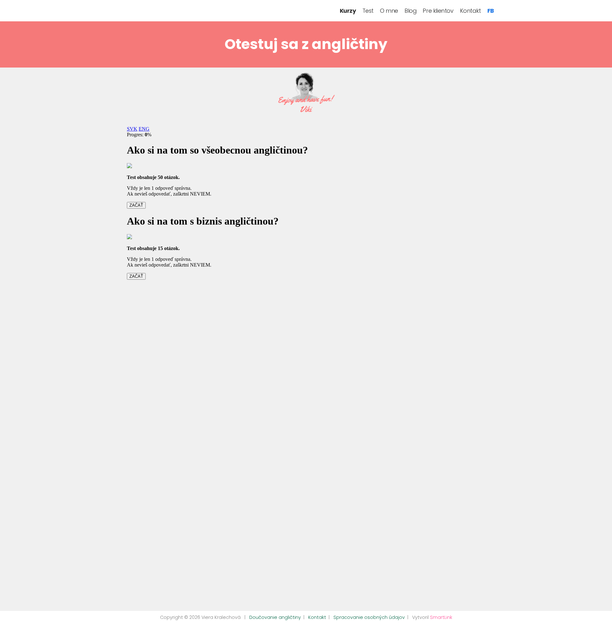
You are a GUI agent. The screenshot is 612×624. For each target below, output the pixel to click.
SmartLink (441, 617)
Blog (410, 11)
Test (368, 11)
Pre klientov (438, 11)
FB (490, 11)
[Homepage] (118, 9)
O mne (389, 11)
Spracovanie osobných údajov (369, 617)
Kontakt (470, 11)
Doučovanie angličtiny (275, 617)
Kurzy (348, 11)
